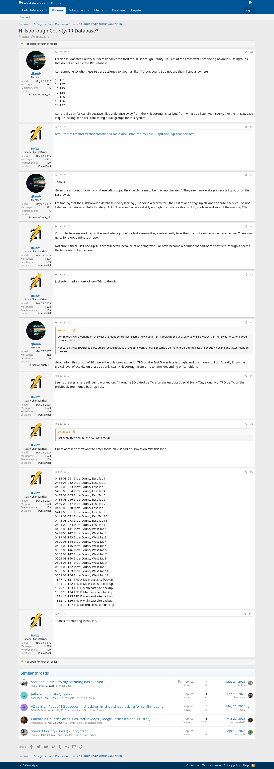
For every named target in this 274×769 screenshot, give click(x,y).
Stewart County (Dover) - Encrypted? (59, 731)
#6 (251, 322)
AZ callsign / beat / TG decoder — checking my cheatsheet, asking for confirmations (97, 706)
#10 (251, 614)
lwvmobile (240, 697)
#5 (251, 274)
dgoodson (36, 698)
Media (98, 10)
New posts (25, 17)
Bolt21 (36, 148)
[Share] (246, 52)
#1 (251, 52)
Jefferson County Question (52, 694)
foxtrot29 (240, 734)
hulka (242, 709)
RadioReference (32, 10)
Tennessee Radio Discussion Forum (76, 735)
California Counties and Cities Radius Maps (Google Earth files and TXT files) (90, 718)
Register (136, 10)
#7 (251, 375)
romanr (35, 735)
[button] (46, 10)
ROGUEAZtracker (40, 710)
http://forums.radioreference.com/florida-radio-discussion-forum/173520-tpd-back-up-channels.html (125, 134)
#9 (251, 472)
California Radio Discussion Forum (83, 722)
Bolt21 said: (64, 330)
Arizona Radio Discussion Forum (86, 710)
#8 (251, 423)
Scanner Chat (63, 685)
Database (118, 10)
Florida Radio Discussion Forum (77, 698)
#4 (251, 226)
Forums (57, 10)
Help (246, 765)
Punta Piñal (44, 166)
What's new (77, 10)
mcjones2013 (38, 722)
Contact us (192, 765)
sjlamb (25, 36)
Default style (30, 765)
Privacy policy (232, 765)
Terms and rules (211, 765)
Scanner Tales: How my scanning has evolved (67, 681)
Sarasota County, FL (40, 94)
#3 (251, 175)
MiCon (242, 685)
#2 (251, 127)
